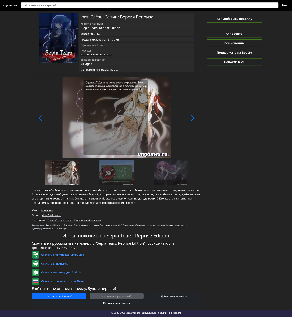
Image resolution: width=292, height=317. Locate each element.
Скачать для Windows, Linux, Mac (62, 254)
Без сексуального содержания (86, 225)
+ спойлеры (62, 229)
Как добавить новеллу (234, 19)
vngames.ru (133, 312)
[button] (41, 118)
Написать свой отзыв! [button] (59, 296)
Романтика (47, 210)
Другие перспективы (108, 225)
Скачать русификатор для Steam (63, 281)
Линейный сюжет (51, 215)
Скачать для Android (54, 263)
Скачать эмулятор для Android (61, 272)
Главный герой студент (60, 220)
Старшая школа (38, 225)
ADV (120, 225)
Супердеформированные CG (44, 229)
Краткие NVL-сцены (54, 225)
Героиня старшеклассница (177, 225)
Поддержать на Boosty (234, 52)
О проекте (234, 34)
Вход (285, 5)
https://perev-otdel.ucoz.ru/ (96, 54)
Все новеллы (234, 43)
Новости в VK (234, 62)
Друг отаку (68, 225)
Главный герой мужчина (87, 220)
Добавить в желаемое (174, 296)
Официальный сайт (92, 45)
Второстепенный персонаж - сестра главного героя (144, 225)
